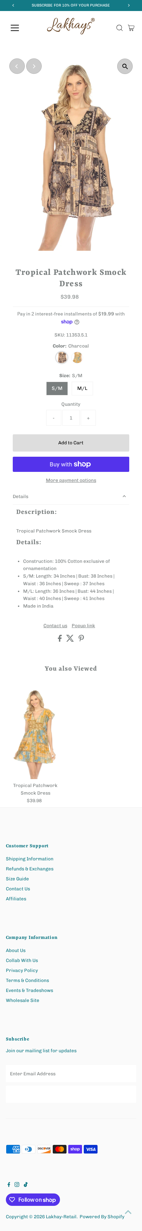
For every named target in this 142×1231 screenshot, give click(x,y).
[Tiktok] (25, 1185)
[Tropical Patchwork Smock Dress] (35, 732)
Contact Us (18, 888)
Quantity (70, 404)
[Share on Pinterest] (81, 640)
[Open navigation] (21, 28)
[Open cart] (131, 28)
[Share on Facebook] (60, 640)
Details (20, 496)
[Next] (34, 66)
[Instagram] (17, 1185)
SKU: (59, 335)
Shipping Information (29, 858)
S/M (57, 388)
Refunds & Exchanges (29, 868)
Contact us (55, 625)
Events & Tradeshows (29, 990)
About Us (16, 950)
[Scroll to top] (128, 1212)
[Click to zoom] (125, 66)
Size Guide (17, 878)
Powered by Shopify (102, 1216)
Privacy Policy (22, 970)
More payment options (71, 480)
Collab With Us (22, 960)
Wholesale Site (22, 1000)
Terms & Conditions (27, 980)
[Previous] (17, 66)
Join (70, 1094)
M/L (82, 388)
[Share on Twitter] (70, 640)
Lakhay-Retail (61, 1216)
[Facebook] (9, 1185)
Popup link (83, 625)
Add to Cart (70, 442)
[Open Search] (119, 28)
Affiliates (16, 898)
